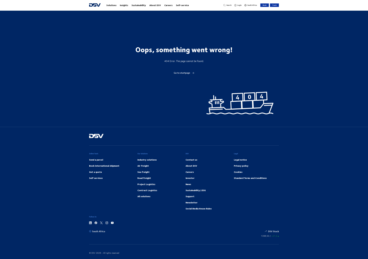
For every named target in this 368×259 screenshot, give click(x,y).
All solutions (143, 196)
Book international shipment (104, 165)
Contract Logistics (147, 190)
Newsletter (192, 202)
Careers (168, 5)
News (188, 184)
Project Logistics (146, 184)
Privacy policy (241, 165)
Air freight (143, 165)
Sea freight (143, 172)
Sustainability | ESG (196, 190)
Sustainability (139, 5)
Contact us (191, 159)
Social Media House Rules (199, 208)
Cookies (238, 172)
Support (190, 196)
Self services (96, 178)
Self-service (182, 5)
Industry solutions (147, 159)
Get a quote (95, 172)
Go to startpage (182, 72)
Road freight (144, 178)
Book (265, 5)
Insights (124, 5)
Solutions (111, 5)
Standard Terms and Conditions (250, 178)
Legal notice (240, 159)
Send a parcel (96, 159)
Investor (190, 178)
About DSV (155, 5)
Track (274, 5)
